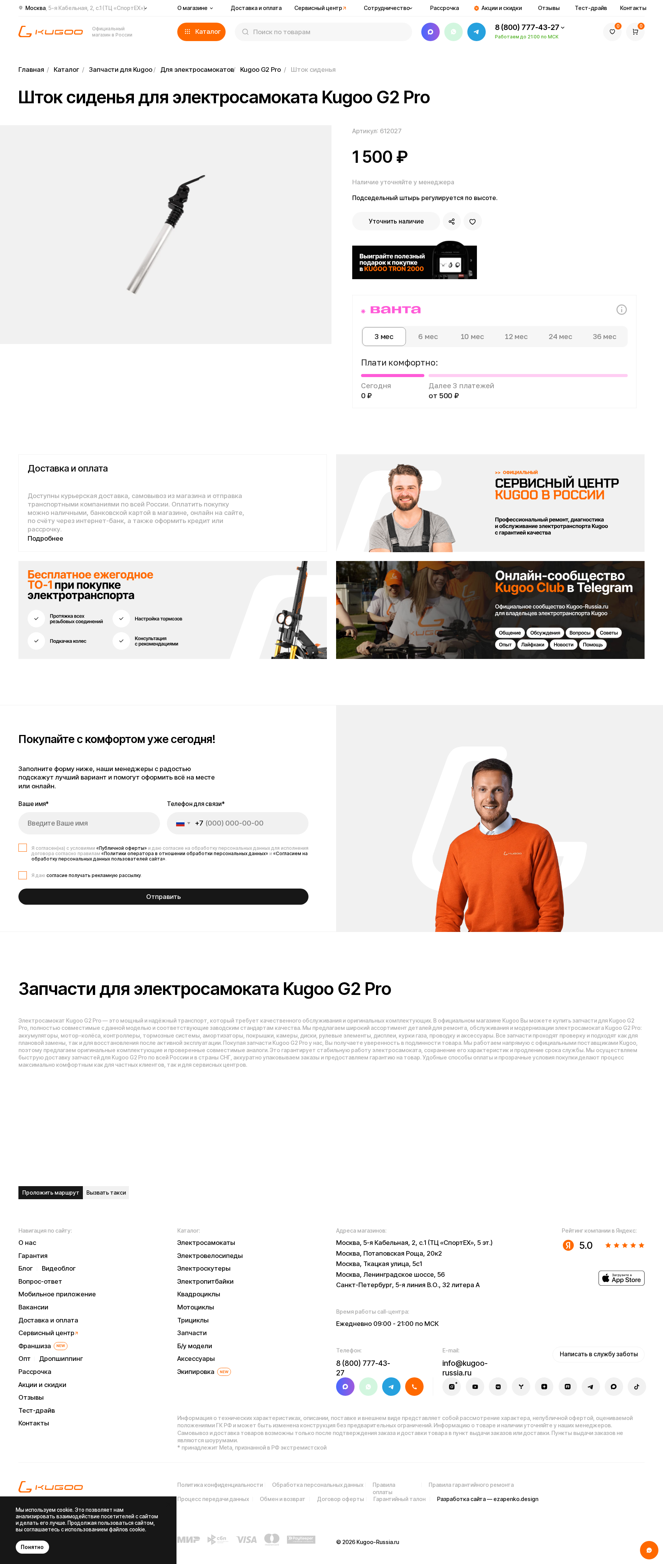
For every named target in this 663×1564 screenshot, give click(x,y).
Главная (31, 69)
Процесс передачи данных (213, 1499)
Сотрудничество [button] (387, 8)
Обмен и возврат (282, 1499)
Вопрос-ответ (40, 1281)
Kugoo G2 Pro (260, 69)
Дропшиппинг (61, 1358)
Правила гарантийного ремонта (471, 1484)
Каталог (66, 69)
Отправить (163, 896)
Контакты (633, 8)
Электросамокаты (206, 1242)
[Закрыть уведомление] (168, 1504)
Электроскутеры (204, 1268)
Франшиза (34, 1346)
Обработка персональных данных (317, 1484)
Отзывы (549, 8)
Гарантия (33, 1255)
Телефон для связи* (196, 804)
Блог (25, 1268)
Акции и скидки (502, 8)
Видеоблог (59, 1268)
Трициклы (193, 1320)
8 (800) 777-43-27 (527, 27)
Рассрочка (444, 8)
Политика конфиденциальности (220, 1484)
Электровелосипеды (210, 1255)
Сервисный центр (318, 8)
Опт (24, 1358)
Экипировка (195, 1371)
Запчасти (192, 1333)
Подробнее (45, 538)
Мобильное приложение (57, 1294)
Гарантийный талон (399, 1499)
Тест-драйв (591, 8)
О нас (27, 1242)
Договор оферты (340, 1499)
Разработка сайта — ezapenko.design (487, 1499)
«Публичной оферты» (121, 848)
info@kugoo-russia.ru (465, 1368)
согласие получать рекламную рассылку (93, 875)
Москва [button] (85, 8)
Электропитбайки (205, 1281)
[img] (490, 503)
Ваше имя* (33, 804)
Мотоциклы (195, 1307)
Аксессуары (196, 1358)
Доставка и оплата (256, 8)
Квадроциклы (198, 1294)
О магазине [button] (192, 8)
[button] (201, 32)
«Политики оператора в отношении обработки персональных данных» (184, 853)
